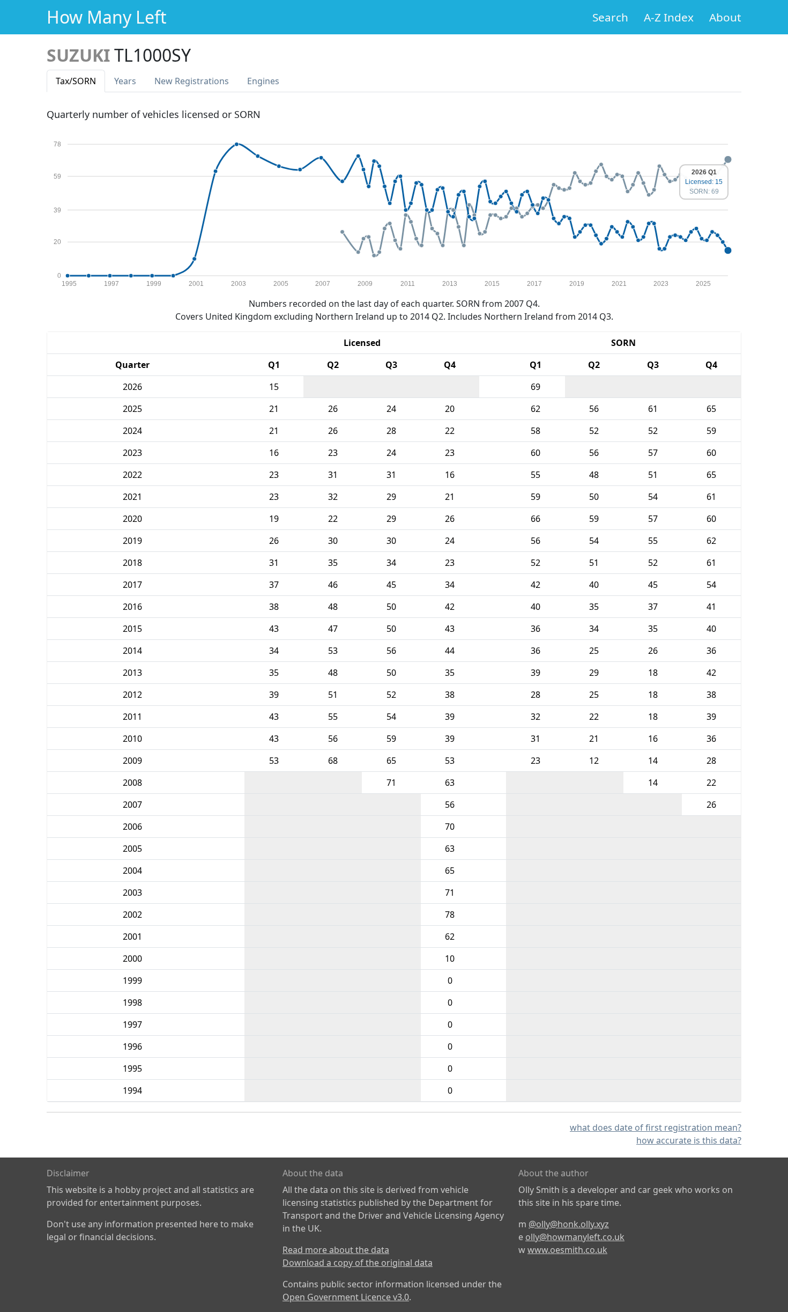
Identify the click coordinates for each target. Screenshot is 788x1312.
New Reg (191, 81)
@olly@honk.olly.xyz (569, 1224)
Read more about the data (336, 1250)
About (725, 17)
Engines (263, 81)
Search (610, 17)
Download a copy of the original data (358, 1263)
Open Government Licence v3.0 (346, 1297)
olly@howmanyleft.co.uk (575, 1237)
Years (125, 81)
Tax (76, 81)
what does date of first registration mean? (655, 1127)
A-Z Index (669, 17)
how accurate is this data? (688, 1140)
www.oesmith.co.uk (567, 1250)
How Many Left (107, 16)
